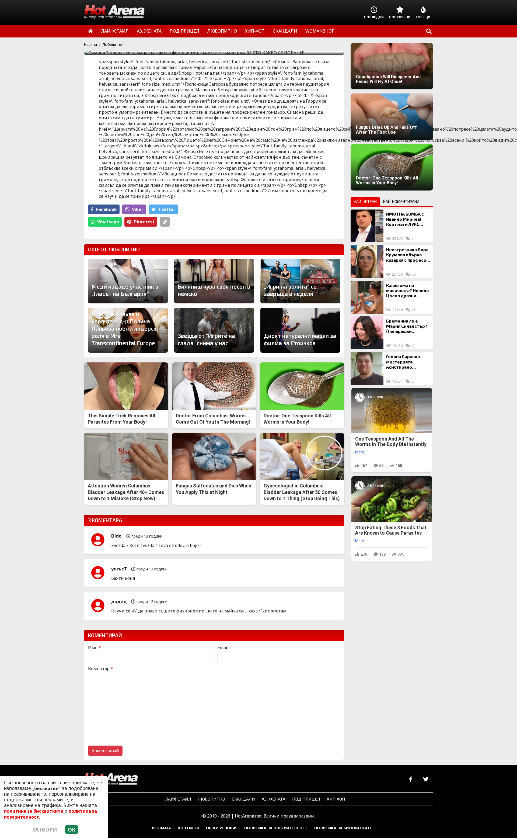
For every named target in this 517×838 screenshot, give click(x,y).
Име (94, 647)
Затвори (44, 829)
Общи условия (221, 827)
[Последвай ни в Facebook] (411, 779)
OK (71, 829)
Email (223, 647)
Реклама (161, 827)
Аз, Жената (273, 798)
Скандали (243, 798)
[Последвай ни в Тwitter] (426, 779)
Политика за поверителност (276, 827)
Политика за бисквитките (343, 827)
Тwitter (166, 209)
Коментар (100, 668)
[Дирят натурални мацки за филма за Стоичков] (300, 330)
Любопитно (112, 44)
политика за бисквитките (33, 811)
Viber (137, 209)
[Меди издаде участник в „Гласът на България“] (128, 281)
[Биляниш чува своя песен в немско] (214, 281)
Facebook (106, 209)
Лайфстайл (178, 798)
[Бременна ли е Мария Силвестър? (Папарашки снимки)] (367, 332)
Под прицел (306, 798)
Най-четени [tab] (365, 201)
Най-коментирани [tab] (401, 201)
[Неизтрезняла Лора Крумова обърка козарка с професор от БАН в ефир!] (367, 261)
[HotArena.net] (111, 779)
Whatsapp (108, 222)
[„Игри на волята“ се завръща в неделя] (300, 281)
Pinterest (144, 222)
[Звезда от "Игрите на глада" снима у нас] (214, 330)
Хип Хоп (336, 798)
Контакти (188, 827)
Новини (90, 44)
